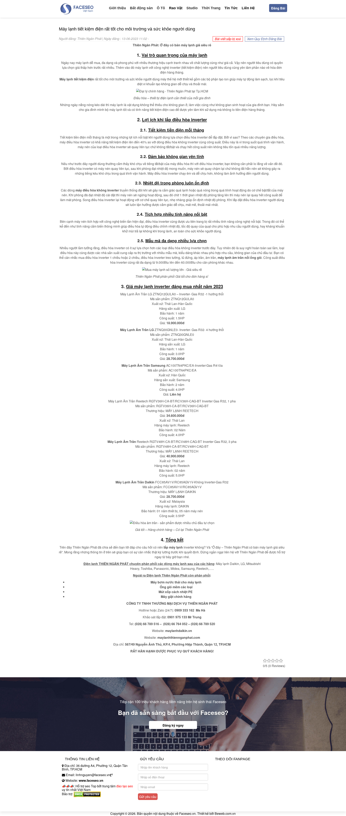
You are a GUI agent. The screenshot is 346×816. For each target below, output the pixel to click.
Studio (192, 8)
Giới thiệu (117, 8)
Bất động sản (141, 8)
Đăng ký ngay (173, 725)
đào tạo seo (124, 786)
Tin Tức (231, 8)
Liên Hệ (248, 8)
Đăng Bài (278, 8)
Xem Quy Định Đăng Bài (264, 38)
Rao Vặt (175, 8)
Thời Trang (211, 8)
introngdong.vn (72, 801)
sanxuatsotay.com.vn (77, 806)
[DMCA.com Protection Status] (87, 794)
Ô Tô (161, 8)
